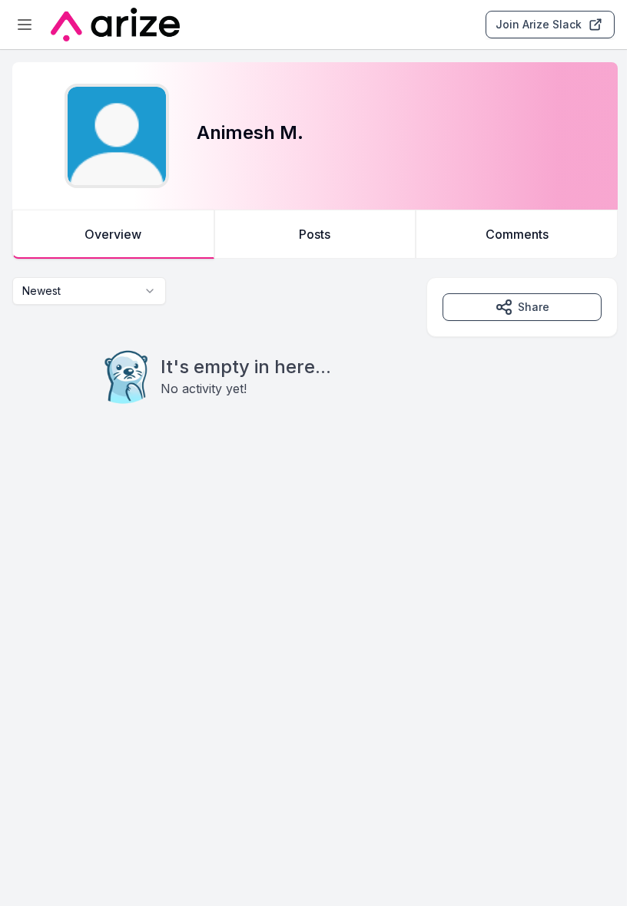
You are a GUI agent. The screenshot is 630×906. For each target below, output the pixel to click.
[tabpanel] (315, 371)
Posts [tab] (314, 234)
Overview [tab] (113, 234)
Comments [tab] (517, 234)
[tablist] (315, 234)
